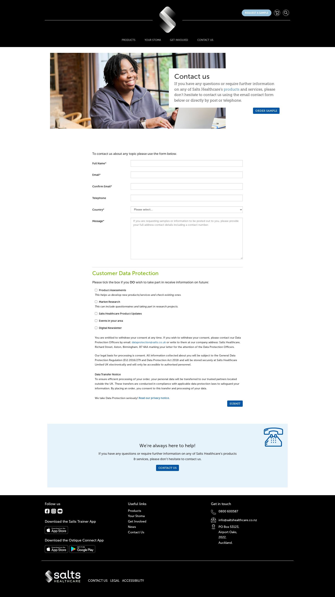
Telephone (99, 198)
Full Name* (99, 163)
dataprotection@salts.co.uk (149, 342)
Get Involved (179, 40)
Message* (98, 221)
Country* (98, 209)
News (132, 526)
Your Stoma (153, 40)
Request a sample (256, 12)
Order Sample (266, 110)
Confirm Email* (102, 186)
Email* (96, 174)
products (231, 89)
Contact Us (205, 40)
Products (128, 40)
